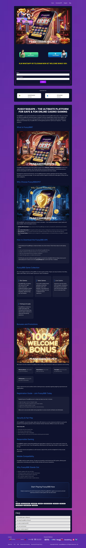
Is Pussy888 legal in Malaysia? (23, 517)
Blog (70, 3)
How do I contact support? (22, 529)
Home (52, 3)
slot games (40, 503)
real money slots (19, 505)
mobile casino (62, 503)
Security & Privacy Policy (36, 544)
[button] (28, 96)
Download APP (59, 3)
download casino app (48, 503)
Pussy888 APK (34, 503)
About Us (10, 544)
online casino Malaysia (26, 503)
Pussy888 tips (34, 505)
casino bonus (55, 503)
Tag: (17, 501)
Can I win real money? (21, 526)
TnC (14, 544)
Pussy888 (18, 503)
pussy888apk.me (63, 544)
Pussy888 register (27, 505)
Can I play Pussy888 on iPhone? (24, 520)
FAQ (18, 544)
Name (18, 72)
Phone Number (20, 77)
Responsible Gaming (25, 544)
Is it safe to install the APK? (23, 523)
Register (65, 3)
